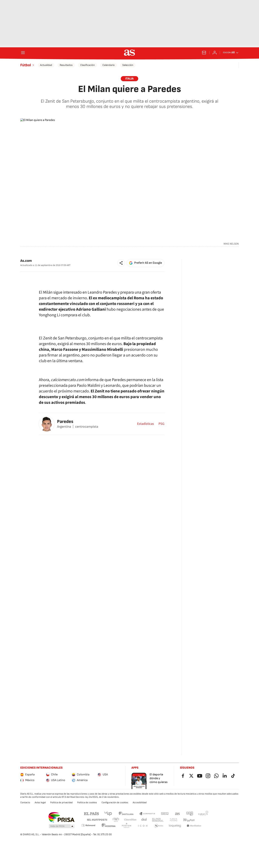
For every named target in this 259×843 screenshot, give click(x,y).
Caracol (203, 813)
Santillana (126, 813)
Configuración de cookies (114, 802)
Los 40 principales (108, 813)
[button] (121, 263)
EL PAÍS (91, 813)
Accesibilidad (140, 802)
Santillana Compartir (147, 813)
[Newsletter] (204, 52)
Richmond (88, 825)
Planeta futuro (173, 819)
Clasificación (87, 65)
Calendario (108, 65)
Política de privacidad (61, 802)
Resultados (66, 65)
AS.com (177, 813)
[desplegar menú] (23, 52)
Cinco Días (130, 819)
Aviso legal (40, 802)
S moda (158, 826)
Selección (127, 65)
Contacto (25, 802)
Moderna (108, 826)
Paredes (65, 421)
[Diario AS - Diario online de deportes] (129, 53)
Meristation (194, 826)
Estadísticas (145, 424)
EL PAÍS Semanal (157, 819)
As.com (26, 261)
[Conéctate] (214, 52)
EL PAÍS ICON (142, 826)
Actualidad (46, 65)
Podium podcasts (126, 826)
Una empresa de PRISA (61, 817)
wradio (116, 819)
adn (189, 813)
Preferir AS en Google (148, 263)
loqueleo (175, 826)
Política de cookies (87, 802)
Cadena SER (165, 813)
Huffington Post (97, 819)
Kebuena (188, 819)
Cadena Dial (144, 819)
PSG (161, 424)
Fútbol (25, 65)
